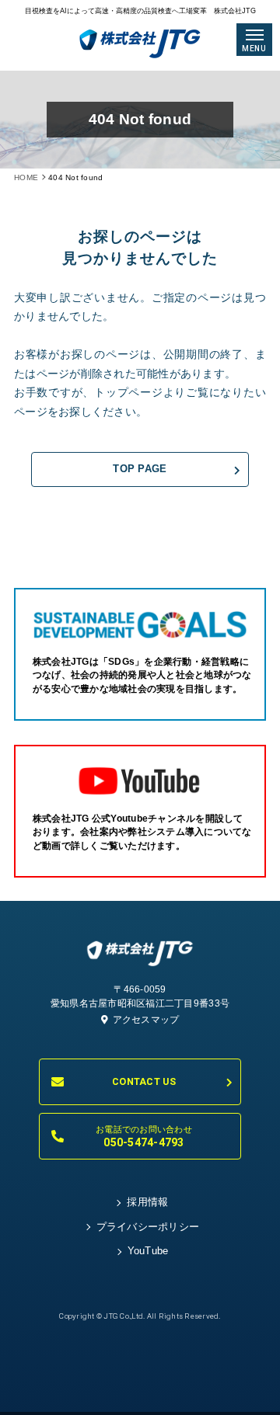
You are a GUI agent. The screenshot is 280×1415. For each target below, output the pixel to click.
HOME (26, 177)
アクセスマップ (146, 1019)
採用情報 (147, 1202)
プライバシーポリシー (148, 1227)
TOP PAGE (139, 469)
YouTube (148, 1251)
